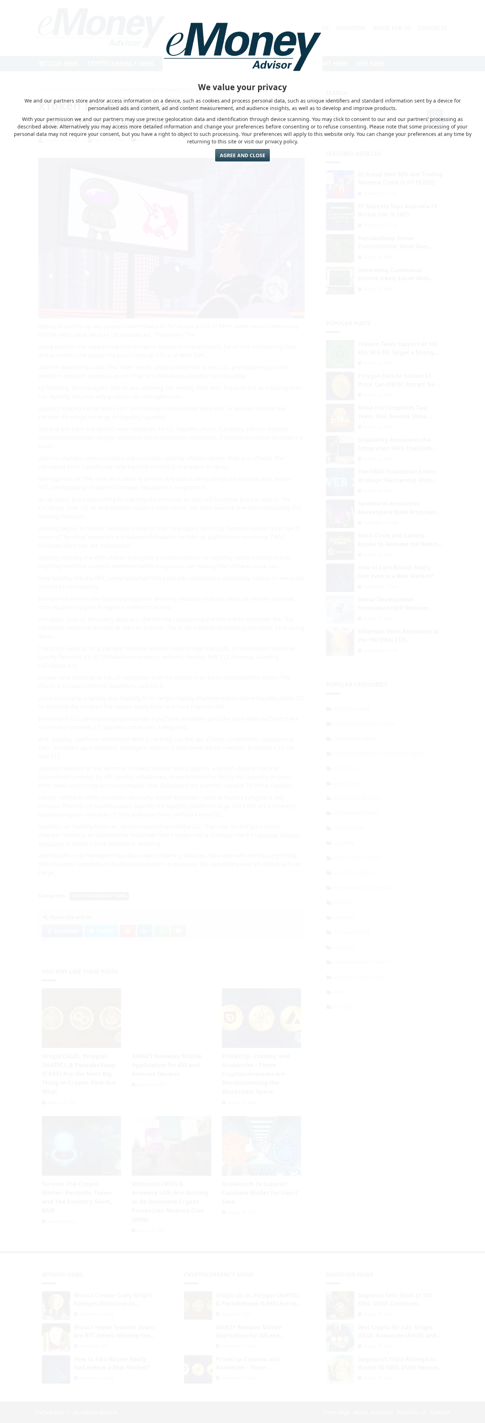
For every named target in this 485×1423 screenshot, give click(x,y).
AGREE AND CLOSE (242, 155)
